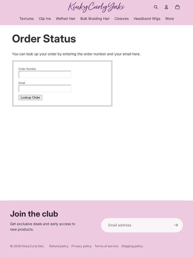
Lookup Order (30, 97)
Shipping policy (132, 246)
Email (22, 82)
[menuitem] (169, 18)
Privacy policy (81, 246)
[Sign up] (176, 225)
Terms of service (106, 246)
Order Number (27, 68)
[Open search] (155, 7)
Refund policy (59, 246)
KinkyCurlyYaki (32, 246)
